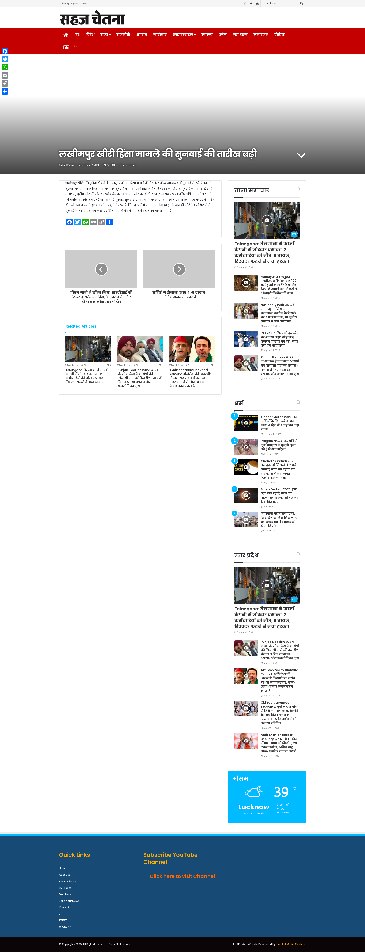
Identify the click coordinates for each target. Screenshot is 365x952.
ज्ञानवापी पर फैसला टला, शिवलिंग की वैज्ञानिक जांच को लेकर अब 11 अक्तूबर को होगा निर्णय (279, 519)
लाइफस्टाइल (183, 34)
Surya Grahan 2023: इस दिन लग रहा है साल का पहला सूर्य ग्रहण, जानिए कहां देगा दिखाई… (280, 495)
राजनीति (123, 34)
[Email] (5, 75)
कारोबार (160, 34)
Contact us (65, 907)
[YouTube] (257, 3)
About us (64, 875)
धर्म (60, 914)
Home (63, 868)
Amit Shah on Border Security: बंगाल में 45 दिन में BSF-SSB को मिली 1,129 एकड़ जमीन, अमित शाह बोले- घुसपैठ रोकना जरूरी (279, 743)
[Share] (5, 91)
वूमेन (223, 34)
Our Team (65, 888)
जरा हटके (240, 34)
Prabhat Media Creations (291, 944)
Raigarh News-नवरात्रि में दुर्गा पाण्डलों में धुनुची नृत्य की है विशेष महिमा (279, 445)
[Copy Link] (5, 83)
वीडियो (279, 34)
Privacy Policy (67, 881)
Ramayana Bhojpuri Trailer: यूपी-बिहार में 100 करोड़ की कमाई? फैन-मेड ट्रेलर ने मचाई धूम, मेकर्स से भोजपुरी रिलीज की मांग (279, 285)
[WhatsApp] (5, 67)
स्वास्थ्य (207, 34)
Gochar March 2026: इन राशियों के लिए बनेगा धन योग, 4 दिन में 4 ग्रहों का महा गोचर (280, 423)
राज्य (104, 34)
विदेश (90, 34)
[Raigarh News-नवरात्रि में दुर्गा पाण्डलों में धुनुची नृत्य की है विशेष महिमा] (246, 447)
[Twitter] (251, 3)
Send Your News (69, 901)
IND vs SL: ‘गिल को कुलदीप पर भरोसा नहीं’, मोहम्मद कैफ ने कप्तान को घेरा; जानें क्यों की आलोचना (280, 339)
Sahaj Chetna (66, 165)
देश (77, 34)
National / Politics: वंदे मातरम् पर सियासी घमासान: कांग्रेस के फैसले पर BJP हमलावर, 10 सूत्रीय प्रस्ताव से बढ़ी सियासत (279, 313)
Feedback (65, 894)
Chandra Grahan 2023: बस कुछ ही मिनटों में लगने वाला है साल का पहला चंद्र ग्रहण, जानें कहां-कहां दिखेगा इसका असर (279, 469)
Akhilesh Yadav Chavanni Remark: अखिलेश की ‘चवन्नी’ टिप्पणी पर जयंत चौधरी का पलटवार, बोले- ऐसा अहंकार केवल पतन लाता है (190, 378)
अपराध (141, 34)
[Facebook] (244, 3)
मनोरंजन (260, 34)
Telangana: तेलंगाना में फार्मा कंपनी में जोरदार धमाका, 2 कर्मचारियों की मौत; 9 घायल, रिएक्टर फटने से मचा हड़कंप (86, 376)
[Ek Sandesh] (92, 17)
